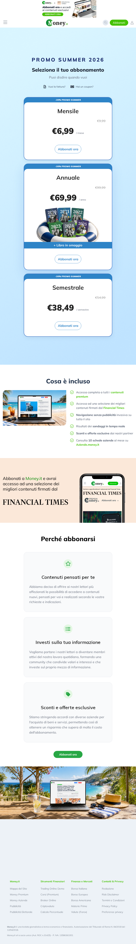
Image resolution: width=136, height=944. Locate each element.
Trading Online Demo (52, 888)
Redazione (108, 888)
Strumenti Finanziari (53, 881)
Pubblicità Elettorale (21, 912)
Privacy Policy (109, 906)
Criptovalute (47, 906)
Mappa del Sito (18, 888)
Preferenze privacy (112, 912)
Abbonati (119, 22)
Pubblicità (15, 906)
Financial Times (113, 408)
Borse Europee (79, 894)
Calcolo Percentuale (52, 912)
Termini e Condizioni (113, 900)
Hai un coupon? (84, 86)
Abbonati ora (68, 149)
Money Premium (19, 894)
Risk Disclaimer (110, 894)
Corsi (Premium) (50, 894)
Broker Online (48, 900)
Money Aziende (18, 900)
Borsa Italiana (79, 888)
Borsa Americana (81, 900)
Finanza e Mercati (81, 881)
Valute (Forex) (79, 912)
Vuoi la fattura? (56, 86)
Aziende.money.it (87, 444)
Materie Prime (79, 906)
